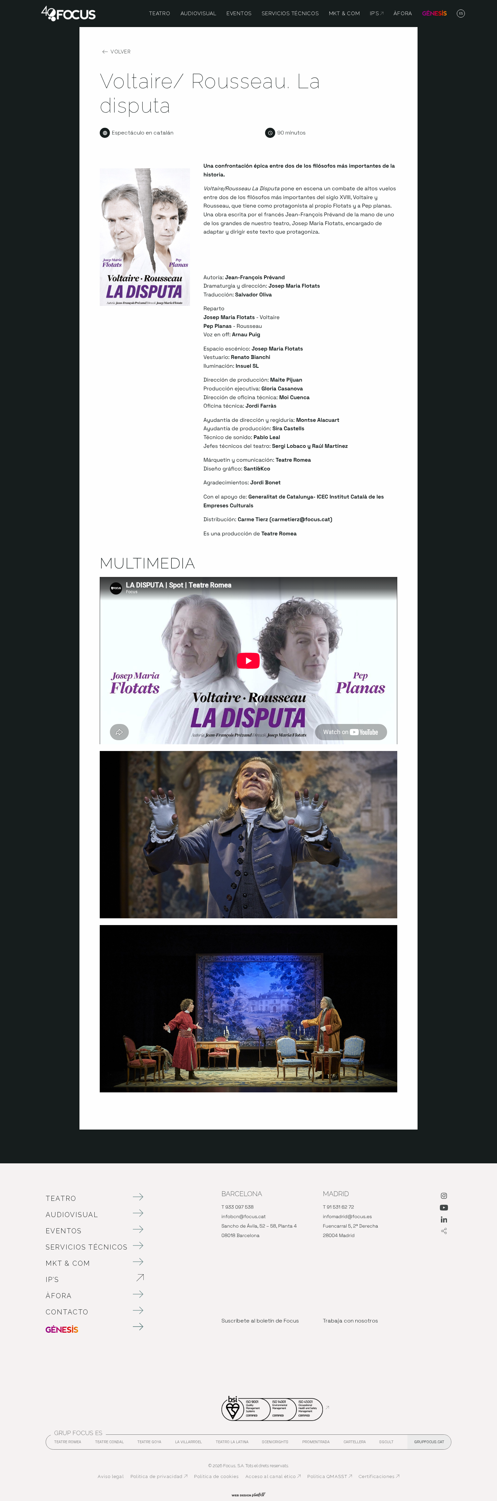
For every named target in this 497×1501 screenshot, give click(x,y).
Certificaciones (379, 1476)
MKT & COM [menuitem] (344, 13)
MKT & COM (68, 1263)
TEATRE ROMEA (67, 1443)
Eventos (64, 1231)
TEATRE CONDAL (109, 1443)
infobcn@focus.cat (243, 1217)
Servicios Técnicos (87, 1247)
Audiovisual (72, 1215)
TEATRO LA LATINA (232, 1443)
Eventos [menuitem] (239, 13)
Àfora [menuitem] (403, 13)
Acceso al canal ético (273, 1476)
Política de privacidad (159, 1476)
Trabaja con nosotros (350, 1320)
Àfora (59, 1296)
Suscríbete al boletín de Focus (260, 1320)
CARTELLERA (355, 1443)
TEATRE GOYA (149, 1443)
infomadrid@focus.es (347, 1217)
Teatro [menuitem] (159, 13)
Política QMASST (329, 1476)
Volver (121, 51)
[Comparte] (444, 1231)
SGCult (386, 1441)
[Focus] (68, 13)
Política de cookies (216, 1476)
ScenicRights (275, 1443)
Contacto (67, 1312)
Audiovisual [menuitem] (198, 13)
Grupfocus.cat (429, 1441)
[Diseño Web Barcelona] (248, 1494)
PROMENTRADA (316, 1443)
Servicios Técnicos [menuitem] (290, 13)
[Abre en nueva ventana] (444, 1197)
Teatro (61, 1198)
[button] (461, 14)
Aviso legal (111, 1476)
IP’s (88, 1280)
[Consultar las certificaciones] (275, 1408)
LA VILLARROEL (188, 1443)
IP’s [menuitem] (376, 13)
